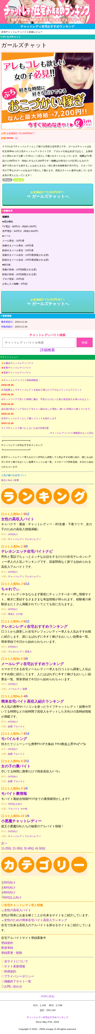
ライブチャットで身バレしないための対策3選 (25, 428)
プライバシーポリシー (19, 976)
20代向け (13, 572)
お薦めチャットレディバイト (18, 363)
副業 (25, 689)
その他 (19, 614)
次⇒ (4, 843)
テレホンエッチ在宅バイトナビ (27, 551)
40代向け (13, 609)
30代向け (13, 534)
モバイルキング (14, 739)
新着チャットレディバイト (17, 367)
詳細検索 (47, 350)
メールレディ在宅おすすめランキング (32, 664)
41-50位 (40, 848)
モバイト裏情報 (14, 793)
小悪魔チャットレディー (21, 821)
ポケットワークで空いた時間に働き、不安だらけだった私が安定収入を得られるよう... (46, 399)
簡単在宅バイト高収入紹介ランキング (32, 701)
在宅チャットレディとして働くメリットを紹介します (28, 418)
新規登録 (7, 947)
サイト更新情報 (14, 966)
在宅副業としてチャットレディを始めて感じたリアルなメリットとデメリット (41, 390)
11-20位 (6, 848)
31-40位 (29, 848)
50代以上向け (15, 804)
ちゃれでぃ (10, 589)
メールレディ (15, 689)
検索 (85, 342)
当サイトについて (16, 961)
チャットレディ (16, 539)
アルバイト (19, 726)
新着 (16, 480)
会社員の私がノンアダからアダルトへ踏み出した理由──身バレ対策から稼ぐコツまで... (46, 409)
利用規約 (10, 971)
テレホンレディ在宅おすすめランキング (34, 626)
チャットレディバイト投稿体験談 (20, 380)
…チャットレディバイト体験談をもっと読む (71, 433)
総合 (3, 480)
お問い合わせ (13, 986)
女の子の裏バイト (16, 766)
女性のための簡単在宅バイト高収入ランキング (35, 920)
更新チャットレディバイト (17, 372)
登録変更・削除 (11, 952)
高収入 (11, 614)
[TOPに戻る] (47, 996)
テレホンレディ (33, 539)
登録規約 (7, 943)
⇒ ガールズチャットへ (48, 195)
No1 (10, 480)
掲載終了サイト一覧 (17, 981)
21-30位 (17, 848)
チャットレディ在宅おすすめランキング (47, 1017)
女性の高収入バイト (17, 519)
